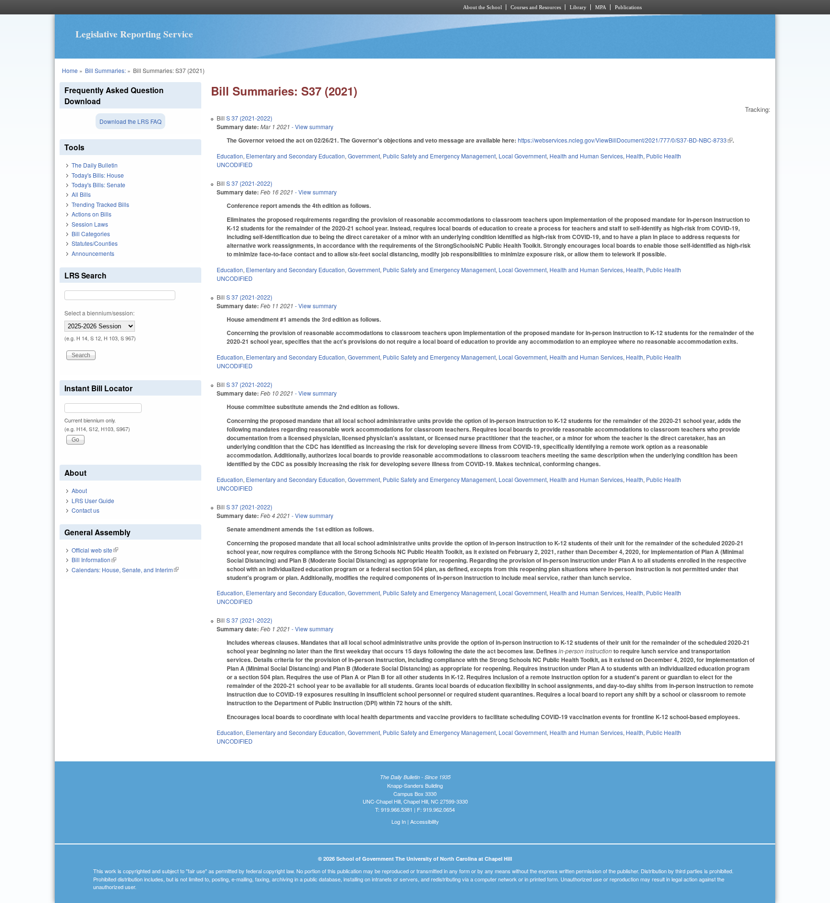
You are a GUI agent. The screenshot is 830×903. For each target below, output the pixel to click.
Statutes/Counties (95, 243)
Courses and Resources (536, 7)
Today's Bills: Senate (98, 185)
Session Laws (90, 224)
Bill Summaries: (105, 70)
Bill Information (94, 559)
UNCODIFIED (235, 164)
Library (578, 7)
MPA (600, 7)
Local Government (523, 156)
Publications (628, 7)
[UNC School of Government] (287, 7)
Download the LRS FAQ (130, 121)
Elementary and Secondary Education (295, 156)
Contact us (85, 510)
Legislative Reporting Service (134, 34)
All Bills (81, 194)
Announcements (93, 253)
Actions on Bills (91, 214)
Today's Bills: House (98, 175)
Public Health (663, 156)
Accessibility (424, 821)
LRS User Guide (93, 500)
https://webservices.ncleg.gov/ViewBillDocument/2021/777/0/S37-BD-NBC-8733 (625, 140)
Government (364, 156)
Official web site (95, 550)
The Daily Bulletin (95, 165)
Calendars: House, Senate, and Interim (125, 570)
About (79, 490)
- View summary (311, 126)
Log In (398, 821)
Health (634, 156)
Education (230, 156)
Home (70, 70)
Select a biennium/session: (99, 313)
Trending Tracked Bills (100, 204)
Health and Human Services (586, 156)
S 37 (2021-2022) (249, 118)
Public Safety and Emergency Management (439, 156)
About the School (482, 7)
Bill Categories (91, 233)
